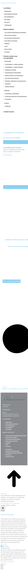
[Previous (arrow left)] (1, 567)
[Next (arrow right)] (2, 567)
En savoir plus (15, 503)
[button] (13, 5)
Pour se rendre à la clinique (11, 281)
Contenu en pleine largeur (8, 3)
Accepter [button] (3, 503)
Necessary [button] (4, 544)
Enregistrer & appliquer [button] (7, 561)
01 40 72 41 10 (7, 409)
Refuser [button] (8, 503)
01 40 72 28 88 (7, 155)
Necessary (5, 546)
